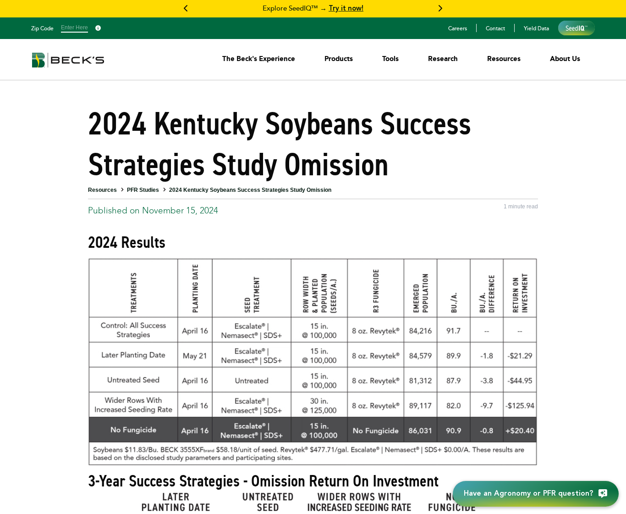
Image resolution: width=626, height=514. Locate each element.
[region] (313, 8)
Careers (457, 28)
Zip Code (42, 28)
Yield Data (536, 28)
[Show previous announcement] (186, 8)
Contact (495, 28)
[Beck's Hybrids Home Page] (68, 66)
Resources (102, 190)
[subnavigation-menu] (259, 58)
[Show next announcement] (440, 8)
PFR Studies (143, 190)
